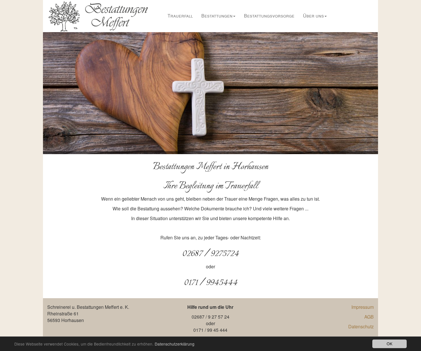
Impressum (362, 307)
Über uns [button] (313, 15)
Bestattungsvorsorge (269, 15)
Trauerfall (180, 15)
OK (389, 343)
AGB (369, 316)
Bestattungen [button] (217, 15)
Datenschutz (361, 326)
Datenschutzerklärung (174, 344)
